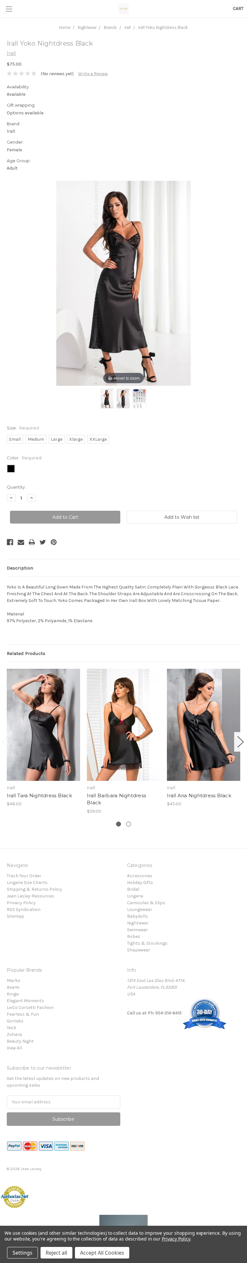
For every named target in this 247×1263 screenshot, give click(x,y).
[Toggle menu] (9, 9)
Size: (23, 427)
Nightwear (87, 27)
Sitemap (15, 916)
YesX (11, 1027)
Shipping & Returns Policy (34, 889)
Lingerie (135, 896)
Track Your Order (24, 876)
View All (14, 1048)
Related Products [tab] (26, 653)
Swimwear (137, 929)
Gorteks (15, 1021)
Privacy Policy (21, 902)
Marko (13, 980)
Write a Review (93, 73)
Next (240, 742)
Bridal (133, 889)
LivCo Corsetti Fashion (30, 1007)
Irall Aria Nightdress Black (199, 795)
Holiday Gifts (140, 882)
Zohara (14, 1034)
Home (64, 27)
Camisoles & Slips (146, 902)
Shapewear (138, 950)
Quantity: (16, 487)
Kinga (13, 994)
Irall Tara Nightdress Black (39, 795)
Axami (13, 987)
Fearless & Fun (23, 1014)
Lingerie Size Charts (27, 882)
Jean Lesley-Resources (30, 896)
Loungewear (139, 909)
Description (20, 568)
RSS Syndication (24, 909)
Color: (24, 457)
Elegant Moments (25, 1000)
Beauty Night (20, 1041)
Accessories (139, 876)
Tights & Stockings (147, 943)
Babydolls (137, 916)
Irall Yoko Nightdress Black (163, 27)
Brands (110, 27)
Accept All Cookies (102, 1252)
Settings (22, 1252)
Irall (127, 27)
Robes (133, 936)
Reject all (56, 1252)
